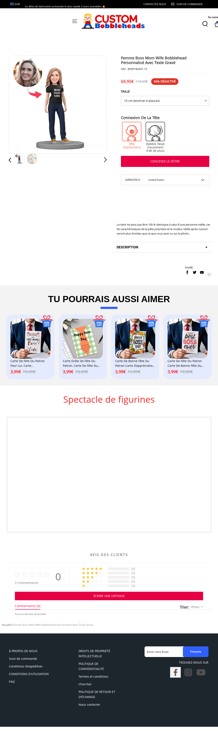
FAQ (12, 682)
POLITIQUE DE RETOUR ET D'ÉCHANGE (97, 694)
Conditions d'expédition (26, 666)
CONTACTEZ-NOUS (154, 4)
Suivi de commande (23, 659)
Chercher (85, 684)
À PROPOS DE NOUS (23, 651)
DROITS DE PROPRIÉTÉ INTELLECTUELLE (94, 653)
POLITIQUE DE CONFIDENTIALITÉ (91, 666)
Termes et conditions (93, 676)
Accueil (6, 625)
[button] (18, 104)
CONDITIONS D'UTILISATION (29, 674)
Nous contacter (89, 705)
